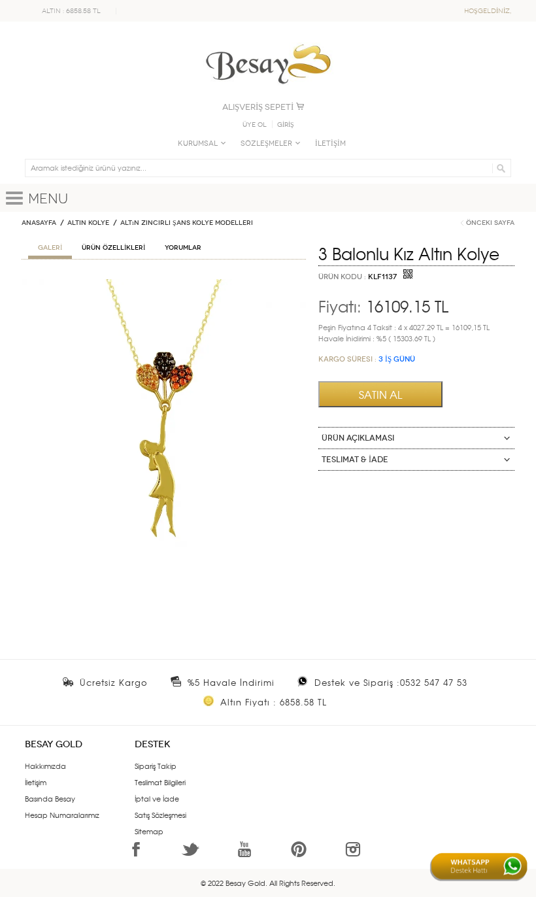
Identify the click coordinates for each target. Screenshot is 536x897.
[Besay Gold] (268, 40)
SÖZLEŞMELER (266, 143)
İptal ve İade (157, 798)
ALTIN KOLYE (88, 223)
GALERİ (50, 248)
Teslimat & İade (355, 459)
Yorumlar (183, 248)
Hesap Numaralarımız (62, 814)
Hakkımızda (45, 765)
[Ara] (499, 168)
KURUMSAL (198, 143)
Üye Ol (255, 125)
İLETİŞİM (330, 143)
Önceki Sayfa (490, 223)
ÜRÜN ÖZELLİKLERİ (113, 248)
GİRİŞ (285, 125)
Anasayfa (39, 223)
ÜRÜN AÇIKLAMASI (358, 438)
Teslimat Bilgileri (160, 782)
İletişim (35, 782)
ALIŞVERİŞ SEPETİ (257, 107)
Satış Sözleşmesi (160, 814)
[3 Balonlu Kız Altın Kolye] (164, 284)
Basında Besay (50, 798)
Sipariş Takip (155, 765)
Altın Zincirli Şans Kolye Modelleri (186, 223)
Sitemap (149, 831)
